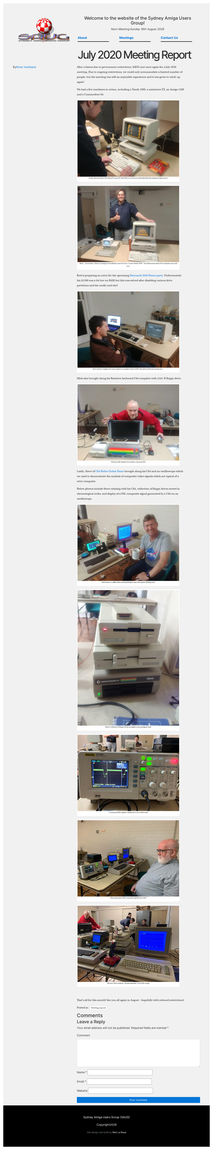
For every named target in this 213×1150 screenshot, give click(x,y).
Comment (83, 1035)
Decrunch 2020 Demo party (146, 275)
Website (82, 1090)
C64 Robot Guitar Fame (109, 471)
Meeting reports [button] (98, 1007)
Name (82, 1072)
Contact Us (169, 38)
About (82, 38)
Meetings (126, 38)
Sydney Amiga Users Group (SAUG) (106, 1117)
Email (81, 1081)
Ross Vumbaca (26, 67)
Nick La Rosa (119, 1132)
